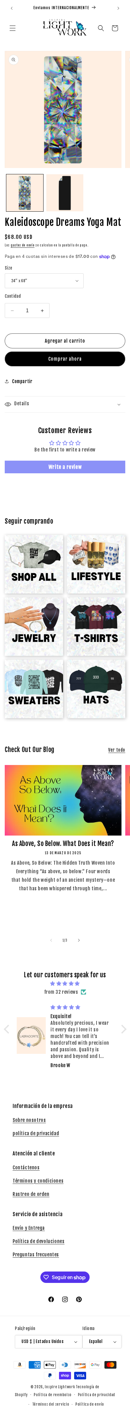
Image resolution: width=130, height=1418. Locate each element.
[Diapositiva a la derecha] (79, 940)
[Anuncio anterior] (12, 8)
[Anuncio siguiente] (118, 8)
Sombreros (92, 670)
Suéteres (30, 670)
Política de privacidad (96, 1395)
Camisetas (92, 608)
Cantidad (13, 296)
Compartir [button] (22, 381)
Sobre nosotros (29, 1120)
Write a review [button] (65, 467)
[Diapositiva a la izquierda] (51, 940)
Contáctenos (26, 1168)
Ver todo (116, 750)
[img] (65, 983)
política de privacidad (36, 1133)
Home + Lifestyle (96, 545)
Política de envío (89, 1404)
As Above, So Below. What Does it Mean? (63, 844)
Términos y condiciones (38, 1181)
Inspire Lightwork (60, 1387)
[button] (13, 28)
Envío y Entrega (29, 1228)
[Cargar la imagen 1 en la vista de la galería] (24, 192)
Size (8, 268)
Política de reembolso (53, 1395)
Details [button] (21, 404)
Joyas (30, 608)
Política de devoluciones (38, 1241)
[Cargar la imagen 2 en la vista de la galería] (64, 192)
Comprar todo (30, 545)
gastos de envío (23, 245)
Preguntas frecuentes (36, 1255)
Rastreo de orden (31, 1194)
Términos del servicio (50, 1404)
